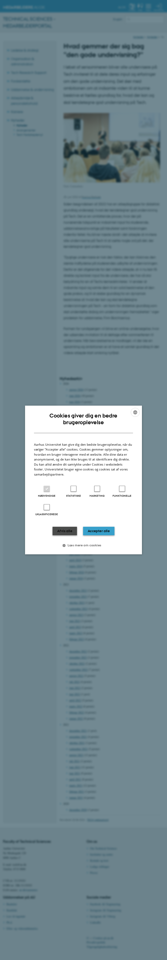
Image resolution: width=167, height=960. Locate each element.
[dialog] (83, 480)
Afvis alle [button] (64, 531)
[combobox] (135, 412)
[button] (83, 545)
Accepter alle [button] (99, 531)
